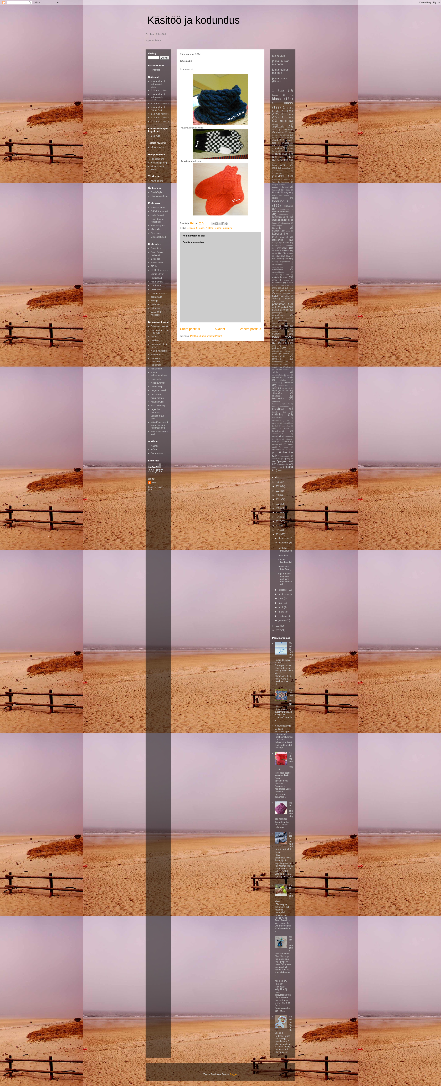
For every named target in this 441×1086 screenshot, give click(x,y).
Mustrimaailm (157, 147)
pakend (286, 310)
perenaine (156, 289)
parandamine (278, 315)
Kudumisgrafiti (158, 225)
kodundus (280, 201)
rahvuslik (276, 359)
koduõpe (288, 206)
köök (288, 231)
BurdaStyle (156, 192)
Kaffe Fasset (157, 215)
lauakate (285, 242)
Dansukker (156, 248)
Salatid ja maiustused (285, 549)
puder (286, 346)
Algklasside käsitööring (284, 568)
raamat (286, 354)
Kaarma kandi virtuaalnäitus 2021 (158, 84)
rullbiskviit (289, 367)
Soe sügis (283, 555)
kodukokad (156, 278)
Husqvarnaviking (159, 196)
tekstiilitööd (278, 409)
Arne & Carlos (158, 207)
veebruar (283, 616)
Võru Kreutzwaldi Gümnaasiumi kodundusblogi (159, 425)
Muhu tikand (157, 180)
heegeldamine (284, 153)
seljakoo (283, 380)
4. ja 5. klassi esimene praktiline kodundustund (285, 579)
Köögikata (156, 379)
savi (288, 375)
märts (282, 611)
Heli (154, 482)
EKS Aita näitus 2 (160, 103)
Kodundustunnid (283, 725)
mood (275, 280)
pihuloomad (282, 321)
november (284, 542)
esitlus (278, 148)
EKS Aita (155, 136)
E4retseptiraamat (159, 326)
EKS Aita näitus (159, 90)
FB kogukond (157, 159)
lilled (280, 253)
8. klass (287, 114)
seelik (290, 377)
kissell (286, 195)
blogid (290, 132)
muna (278, 285)
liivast (287, 250)
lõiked (288, 256)
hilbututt (275, 163)
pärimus (287, 351)
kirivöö (274, 195)
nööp (287, 296)
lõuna (274, 262)
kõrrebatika (285, 223)
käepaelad (277, 228)
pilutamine (286, 323)
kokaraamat (157, 281)
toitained (275, 423)
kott (291, 217)
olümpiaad (288, 298)
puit (288, 348)
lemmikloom (276, 245)
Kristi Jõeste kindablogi (157, 220)
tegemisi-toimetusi (155, 410)
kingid (287, 192)
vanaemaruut (277, 434)
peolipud (289, 318)
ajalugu (275, 124)
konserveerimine (280, 211)
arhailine (280, 132)
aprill (281, 607)
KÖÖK (154, 449)
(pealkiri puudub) (291, 944)
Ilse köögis (156, 340)
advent (283, 121)
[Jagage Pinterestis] (226, 223)
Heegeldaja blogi (159, 162)
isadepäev (286, 168)
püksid (274, 354)
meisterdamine (279, 277)
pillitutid (275, 323)
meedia (275, 275)
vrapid (286, 447)
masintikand (278, 269)
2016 (278, 525)
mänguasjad (278, 288)
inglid (274, 168)
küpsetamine (280, 233)
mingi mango (157, 398)
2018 (278, 517)
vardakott (276, 436)
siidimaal (288, 382)
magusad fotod (158, 390)
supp (274, 390)
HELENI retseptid (159, 270)
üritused (288, 466)
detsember (284, 538)
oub (282, 301)
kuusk (274, 223)
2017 (278, 521)
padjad (284, 307)
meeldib (286, 275)
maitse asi (156, 394)
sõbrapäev (277, 393)
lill (273, 253)
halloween (289, 151)
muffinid (290, 283)
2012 (278, 630)
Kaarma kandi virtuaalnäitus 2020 (158, 97)
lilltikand (290, 253)
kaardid (287, 179)
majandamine (277, 267)
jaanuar (282, 620)
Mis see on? (281, 981)
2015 (278, 530)
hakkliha (278, 151)
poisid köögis (282, 336)
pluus (286, 328)
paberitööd (278, 304)
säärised (276, 396)
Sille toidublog (158, 405)
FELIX (154, 266)
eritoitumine (288, 146)
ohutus (275, 299)
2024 (278, 491)
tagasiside (276, 401)
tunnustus (286, 426)
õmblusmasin (285, 456)
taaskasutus (278, 398)
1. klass (278, 90)
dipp (277, 135)
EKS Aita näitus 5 (160, 113)
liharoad (289, 245)
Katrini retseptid (159, 350)
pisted (274, 326)
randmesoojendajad (280, 362)
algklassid (278, 126)
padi (274, 307)
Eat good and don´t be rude (159, 331)
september (284, 594)
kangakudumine (278, 185)
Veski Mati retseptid (156, 313)
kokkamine (156, 368)
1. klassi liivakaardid (284, 561)
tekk (273, 407)
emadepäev (287, 143)
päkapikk (275, 351)
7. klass (209, 228)
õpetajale (288, 458)
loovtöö (278, 256)
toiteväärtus (288, 423)
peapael (276, 318)
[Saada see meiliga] (213, 223)
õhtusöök (289, 450)
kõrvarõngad (277, 226)
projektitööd (283, 343)
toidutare (155, 304)
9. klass (287, 117)
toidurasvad (276, 420)
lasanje (275, 243)
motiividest (277, 282)
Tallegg (154, 300)
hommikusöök (278, 165)
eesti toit (285, 137)
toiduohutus (277, 418)
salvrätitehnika (278, 375)
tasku (288, 404)
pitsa (286, 326)
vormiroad (277, 444)
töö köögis (285, 428)
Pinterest (155, 70)
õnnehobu (276, 459)
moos (286, 280)
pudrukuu (276, 348)
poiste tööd (286, 340)
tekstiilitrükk (284, 407)
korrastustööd (278, 217)
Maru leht (155, 229)
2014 (278, 534)
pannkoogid (277, 313)
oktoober (283, 590)
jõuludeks (278, 176)
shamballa (276, 383)
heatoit (154, 336)
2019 (278, 512)
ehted (275, 140)
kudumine (227, 228)
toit (288, 420)
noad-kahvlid (157, 401)
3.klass (275, 95)
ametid (275, 130)
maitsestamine (278, 264)
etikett (290, 148)
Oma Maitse (157, 453)
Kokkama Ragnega (155, 359)
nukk (277, 291)
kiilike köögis (157, 354)
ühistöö (275, 467)
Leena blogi (156, 386)
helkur (290, 157)
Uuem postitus (190, 329)
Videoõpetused (158, 237)
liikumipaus (276, 251)
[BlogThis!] (216, 223)
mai (281, 603)
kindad (218, 228)
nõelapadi (288, 291)
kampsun (285, 182)
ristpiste (287, 364)
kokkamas (156, 365)
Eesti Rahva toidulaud (157, 253)
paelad (275, 310)
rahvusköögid (278, 356)
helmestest (282, 160)
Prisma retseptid (159, 293)
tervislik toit (279, 412)
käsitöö (275, 230)
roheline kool (277, 367)
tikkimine (277, 414)
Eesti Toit (155, 259)
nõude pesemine (283, 293)
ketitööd (287, 190)
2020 (278, 508)
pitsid (274, 328)
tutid (274, 428)
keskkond (276, 190)
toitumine (155, 308)
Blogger (233, 1074)
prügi (274, 346)
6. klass (200, 228)
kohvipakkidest (283, 209)
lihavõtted (281, 248)
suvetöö (285, 390)
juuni (281, 598)
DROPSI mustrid (159, 211)
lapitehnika (277, 240)
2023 (278, 495)
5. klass (191, 228)
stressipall (286, 388)
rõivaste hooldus (283, 369)
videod (278, 439)
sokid (274, 388)
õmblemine (286, 452)
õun (288, 464)
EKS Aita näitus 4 (160, 117)
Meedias (290, 646)
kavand (285, 187)
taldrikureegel (277, 404)
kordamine (283, 214)
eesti (274, 137)
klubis (275, 198)
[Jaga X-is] (220, 223)
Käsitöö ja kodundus (193, 20)
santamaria (156, 297)
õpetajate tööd (285, 461)
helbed (280, 157)
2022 (278, 499)
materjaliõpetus (278, 272)
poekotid (275, 331)
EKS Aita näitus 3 (160, 121)
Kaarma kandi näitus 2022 (158, 108)
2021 (278, 504)
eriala (278, 146)
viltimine (285, 441)
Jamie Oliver (157, 274)
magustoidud (285, 262)
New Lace (156, 233)
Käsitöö (154, 446)
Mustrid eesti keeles (157, 168)
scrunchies (277, 377)
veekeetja (289, 436)
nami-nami (156, 285)
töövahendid (278, 431)
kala (273, 182)
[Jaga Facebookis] (223, 223)
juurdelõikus (277, 173)
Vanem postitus (250, 329)
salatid (275, 372)
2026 (278, 482)
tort (276, 426)
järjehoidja (276, 179)
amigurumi (288, 129)
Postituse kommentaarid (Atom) (206, 336)
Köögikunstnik (158, 383)
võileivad (276, 450)
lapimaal (284, 237)
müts (291, 288)
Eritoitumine (157, 262)
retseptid (275, 364)
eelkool (286, 135)
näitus (275, 296)
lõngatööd (285, 259)
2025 (278, 486)
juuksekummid (277, 171)
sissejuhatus (283, 385)
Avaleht (220, 329)
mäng (287, 285)
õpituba (280, 464)
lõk (273, 258)
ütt (279, 470)
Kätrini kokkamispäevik (159, 374)
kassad (275, 187)
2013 (278, 626)
